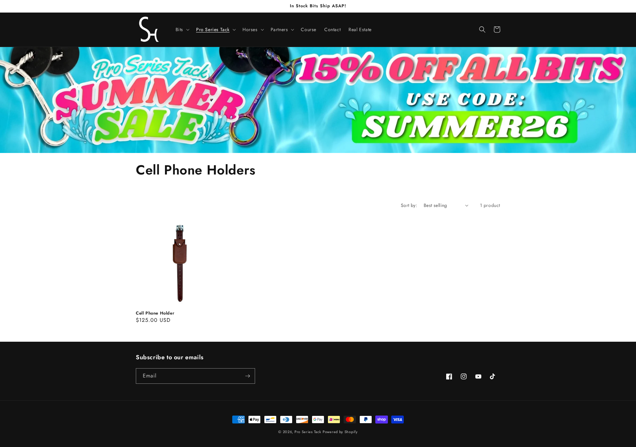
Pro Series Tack (307, 431)
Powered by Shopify (340, 431)
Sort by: (409, 205)
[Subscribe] (247, 376)
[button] (182, 29)
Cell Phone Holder (155, 313)
